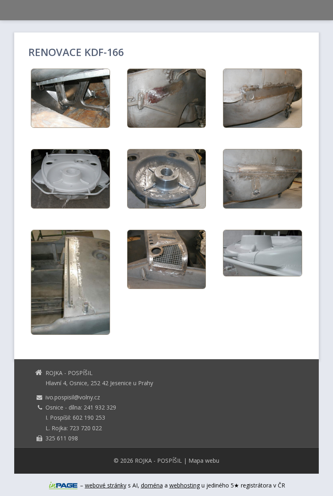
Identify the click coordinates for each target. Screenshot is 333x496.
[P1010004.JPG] (263, 98)
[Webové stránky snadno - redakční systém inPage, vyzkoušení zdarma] (63, 485)
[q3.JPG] (70, 282)
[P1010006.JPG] (263, 178)
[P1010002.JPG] (167, 178)
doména (152, 485)
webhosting (184, 485)
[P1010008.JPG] (167, 98)
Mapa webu (203, 460)
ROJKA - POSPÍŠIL (158, 460)
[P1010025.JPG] (70, 178)
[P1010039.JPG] (70, 98)
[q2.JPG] (263, 253)
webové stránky (105, 485)
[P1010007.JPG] (167, 259)
